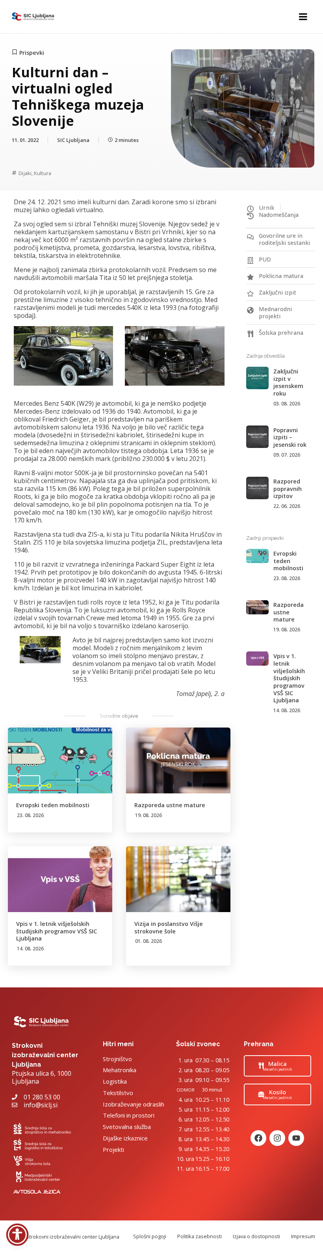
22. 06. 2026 (286, 506)
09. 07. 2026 (286, 455)
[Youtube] (296, 1138)
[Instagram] (277, 1138)
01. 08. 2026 (148, 941)
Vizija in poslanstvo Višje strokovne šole (168, 927)
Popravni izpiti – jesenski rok (289, 437)
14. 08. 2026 (30, 948)
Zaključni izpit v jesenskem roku (288, 382)
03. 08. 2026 (286, 403)
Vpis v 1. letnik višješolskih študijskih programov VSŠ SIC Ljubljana (56, 931)
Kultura (42, 173)
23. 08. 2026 (30, 815)
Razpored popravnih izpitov (287, 489)
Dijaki (25, 173)
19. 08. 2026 (148, 815)
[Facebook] (258, 1138)
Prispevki (31, 52)
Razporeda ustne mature (169, 805)
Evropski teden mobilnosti (52, 805)
